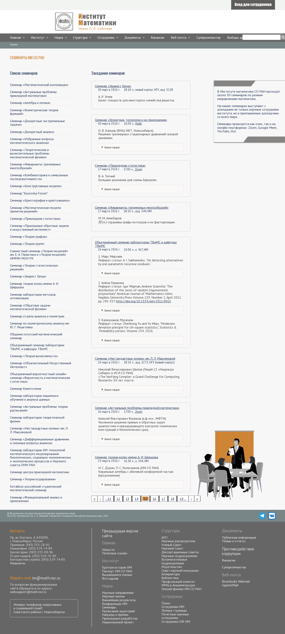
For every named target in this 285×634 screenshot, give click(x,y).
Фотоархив (110, 578)
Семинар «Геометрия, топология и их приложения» (131, 120)
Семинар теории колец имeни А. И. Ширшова (126, 457)
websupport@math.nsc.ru (28, 592)
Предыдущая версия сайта (120, 533)
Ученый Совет (171, 545)
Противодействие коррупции (238, 551)
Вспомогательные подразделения (174, 561)
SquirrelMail (230, 585)
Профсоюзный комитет (178, 581)
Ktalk (138, 123)
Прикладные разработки (119, 618)
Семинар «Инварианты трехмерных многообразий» (132, 207)
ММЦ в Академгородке (178, 585)
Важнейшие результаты (119, 600)
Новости (108, 549)
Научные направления (118, 593)
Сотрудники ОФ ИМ (175, 621)
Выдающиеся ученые (117, 575)
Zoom (138, 169)
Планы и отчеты (233, 541)
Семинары (109, 607)
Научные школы (113, 596)
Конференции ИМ (114, 604)
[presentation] (102, 222)
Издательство (171, 567)
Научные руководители (178, 541)
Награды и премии (115, 614)
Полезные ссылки (114, 553)
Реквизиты (17, 563)
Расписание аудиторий (118, 611)
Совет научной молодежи (180, 570)
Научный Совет (172, 548)
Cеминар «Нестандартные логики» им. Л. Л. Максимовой (135, 358)
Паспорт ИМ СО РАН (117, 571)
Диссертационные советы (180, 552)
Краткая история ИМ (117, 567)
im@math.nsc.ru (46, 577)
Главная (15, 37)
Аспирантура (170, 574)
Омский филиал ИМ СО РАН (181, 589)
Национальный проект (118, 622)
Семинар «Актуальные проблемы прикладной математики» (137, 408)
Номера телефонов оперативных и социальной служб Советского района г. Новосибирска (39, 608)
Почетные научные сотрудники (175, 616)
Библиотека (170, 578)
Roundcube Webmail (236, 581)
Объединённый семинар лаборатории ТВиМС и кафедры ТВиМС (136, 244)
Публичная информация (239, 537)
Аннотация (112, 147)
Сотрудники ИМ (172, 607)
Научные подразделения (179, 556)
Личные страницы (174, 610)
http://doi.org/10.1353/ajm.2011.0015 (143, 301)
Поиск (165, 603)
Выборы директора (241, 37)
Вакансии (157, 37)
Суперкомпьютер (208, 37)
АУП (164, 537)
